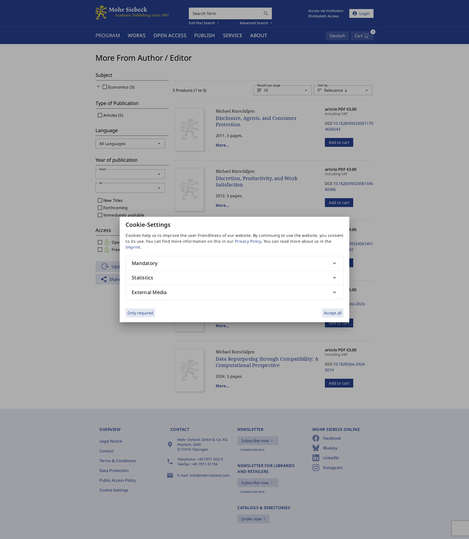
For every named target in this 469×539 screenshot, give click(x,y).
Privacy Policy (248, 241)
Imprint (133, 247)
